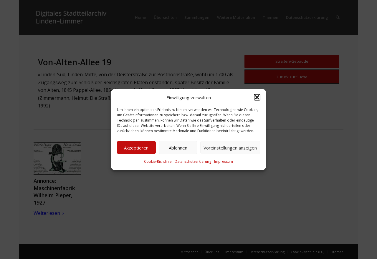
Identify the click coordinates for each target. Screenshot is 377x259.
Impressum (223, 161)
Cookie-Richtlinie (158, 161)
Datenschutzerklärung (193, 161)
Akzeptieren (136, 148)
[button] (257, 97)
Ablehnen (178, 148)
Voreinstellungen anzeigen (230, 148)
